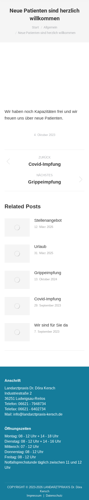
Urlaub (40, 246)
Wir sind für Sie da (51, 325)
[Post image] (17, 227)
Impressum (34, 495)
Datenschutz (54, 495)
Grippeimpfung (47, 272)
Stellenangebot (48, 220)
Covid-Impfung (47, 299)
